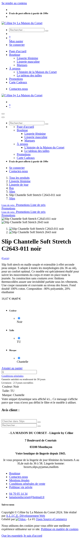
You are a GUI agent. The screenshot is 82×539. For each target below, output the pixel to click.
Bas (11, 188)
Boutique (14, 473)
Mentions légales (19, 480)
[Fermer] (3, 117)
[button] (24, 205)
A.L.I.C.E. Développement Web (25, 515)
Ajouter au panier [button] (12, 368)
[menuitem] (17, 51)
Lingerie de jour (18, 184)
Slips (12, 191)
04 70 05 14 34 (18, 493)
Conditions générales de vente (27, 483)
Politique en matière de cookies (59, 529)
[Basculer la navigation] (3, 113)
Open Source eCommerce (51, 519)
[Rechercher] (46, 30)
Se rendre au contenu (14, 3)
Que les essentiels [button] (12, 535)
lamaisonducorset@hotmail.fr (26, 497)
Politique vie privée (20, 487)
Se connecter (17, 44)
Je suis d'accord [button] (32, 535)
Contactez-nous (18, 88)
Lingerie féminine (20, 181)
